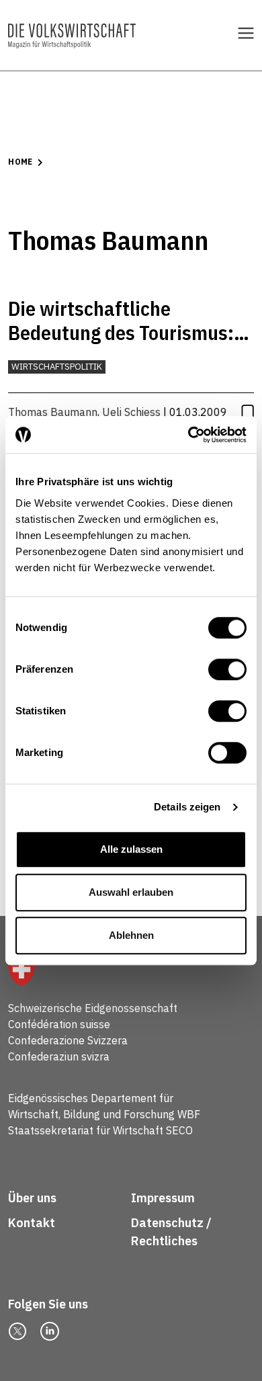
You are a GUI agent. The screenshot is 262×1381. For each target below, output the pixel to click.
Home (20, 162)
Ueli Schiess (131, 412)
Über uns (32, 1198)
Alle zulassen (131, 849)
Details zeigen (187, 806)
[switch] (227, 669)
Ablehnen (131, 935)
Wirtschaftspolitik (56, 366)
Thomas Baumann (52, 412)
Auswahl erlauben (131, 892)
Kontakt (33, 1222)
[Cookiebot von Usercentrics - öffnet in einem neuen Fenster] (188, 435)
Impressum (163, 1198)
